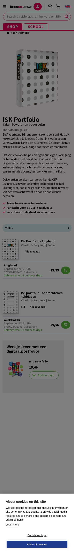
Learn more (12, 524)
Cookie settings (37, 535)
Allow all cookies (37, 544)
